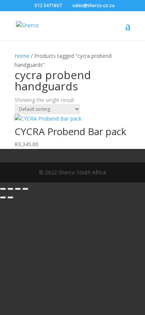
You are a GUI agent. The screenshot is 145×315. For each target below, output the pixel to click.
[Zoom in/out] (3, 189)
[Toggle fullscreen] (10, 189)
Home (21, 55)
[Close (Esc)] (25, 189)
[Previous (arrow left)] (3, 197)
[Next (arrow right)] (10, 197)
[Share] (18, 189)
